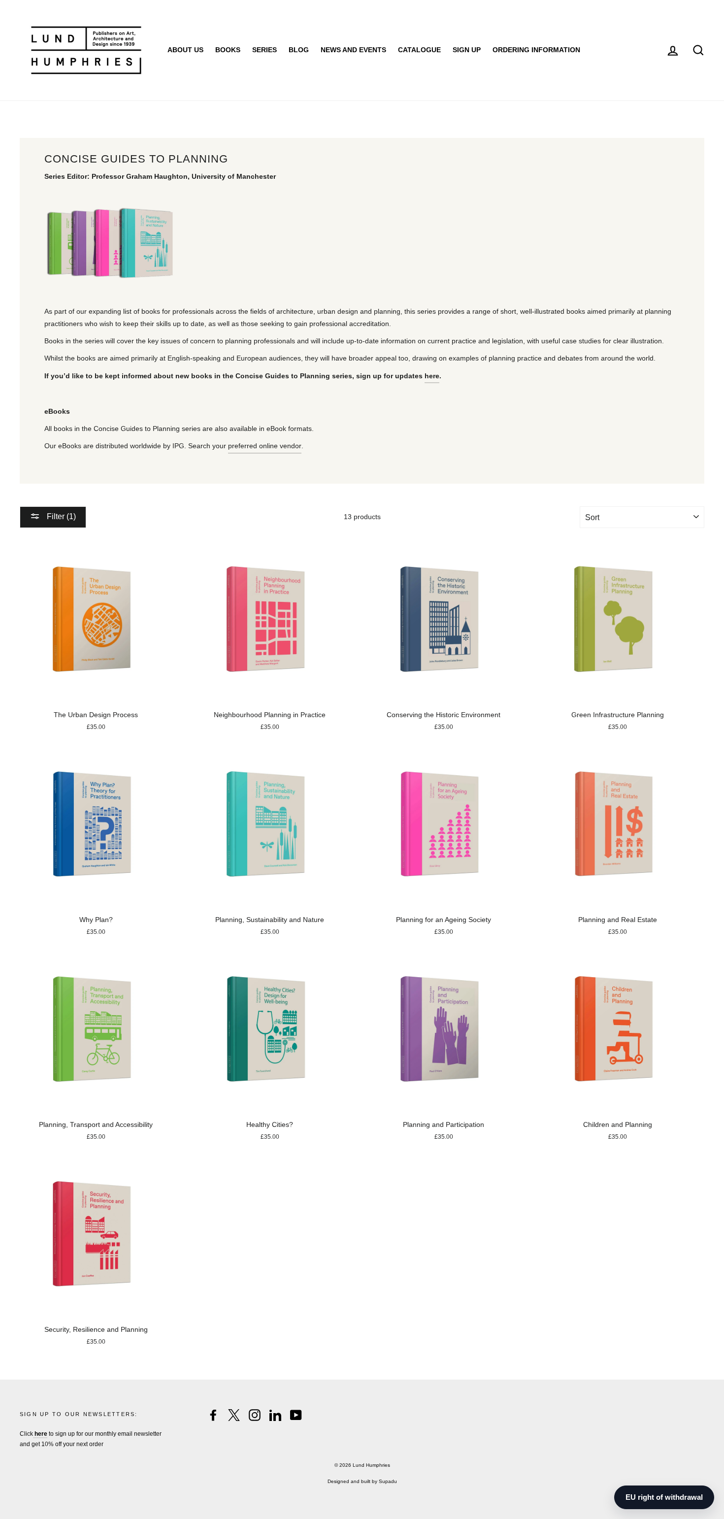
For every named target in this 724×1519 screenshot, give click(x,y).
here (432, 376)
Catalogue (419, 50)
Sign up (467, 50)
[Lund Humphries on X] (234, 1415)
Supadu (388, 1481)
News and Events (353, 50)
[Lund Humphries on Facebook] (213, 1415)
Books (227, 50)
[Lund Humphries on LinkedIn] (275, 1415)
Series (264, 50)
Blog (299, 50)
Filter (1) (60, 516)
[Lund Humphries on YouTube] (296, 1415)
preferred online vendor (264, 446)
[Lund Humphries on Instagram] (255, 1415)
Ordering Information (536, 50)
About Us (185, 50)
